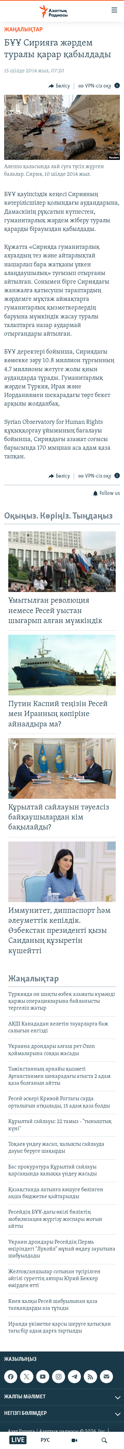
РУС (45, 1440)
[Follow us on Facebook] (10, 1376)
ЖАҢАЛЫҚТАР (23, 30)
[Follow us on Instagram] (58, 1376)
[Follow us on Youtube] (42, 1376)
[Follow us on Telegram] (74, 1376)
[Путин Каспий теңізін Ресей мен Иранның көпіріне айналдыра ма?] (62, 665)
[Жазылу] (106, 1376)
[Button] (59, 86)
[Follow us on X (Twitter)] (26, 1376)
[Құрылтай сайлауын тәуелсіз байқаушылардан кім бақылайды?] (62, 768)
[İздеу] (104, 1440)
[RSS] (90, 1376)
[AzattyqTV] (74, 1440)
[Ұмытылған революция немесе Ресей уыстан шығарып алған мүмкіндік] (62, 561)
